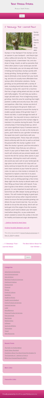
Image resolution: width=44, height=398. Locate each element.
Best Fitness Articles (22, 4)
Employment (9, 285)
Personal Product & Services (13, 313)
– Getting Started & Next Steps (15, 223)
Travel (7, 331)
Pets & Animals (9, 316)
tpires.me (34, 394)
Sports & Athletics (10, 326)
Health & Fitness (10, 298)
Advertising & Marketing (12, 272)
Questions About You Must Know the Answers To (20, 353)
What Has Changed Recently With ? (16, 358)
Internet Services (10, 305)
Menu (22, 16)
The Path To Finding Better (13, 348)
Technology (8, 328)
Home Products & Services (28, 233)
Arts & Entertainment (11, 274)
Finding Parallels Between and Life (17, 228)
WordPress (19, 394)
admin (17, 235)
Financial (7, 287)
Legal (6, 308)
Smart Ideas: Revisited (12, 350)
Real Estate (8, 318)
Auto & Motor (9, 277)
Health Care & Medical (12, 300)
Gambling (8, 295)
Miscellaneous (9, 310)
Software (7, 323)
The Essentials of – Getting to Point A (16, 355)
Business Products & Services (14, 280)
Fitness (7, 290)
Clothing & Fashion (11, 282)
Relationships (9, 321)
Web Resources (9, 334)
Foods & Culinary (10, 292)
